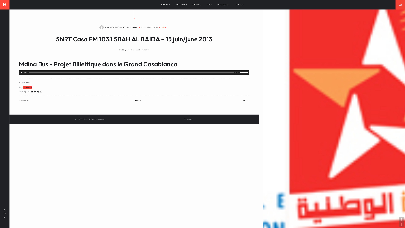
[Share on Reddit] (35, 92)
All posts (136, 100)
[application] (134, 72)
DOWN (401, 224)
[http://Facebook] (4, 213)
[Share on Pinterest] (38, 92)
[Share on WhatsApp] (41, 92)
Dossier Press (223, 4)
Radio (28, 82)
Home (121, 50)
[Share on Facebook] (25, 92)
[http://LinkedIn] (4, 210)
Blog (209, 4)
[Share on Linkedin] (32, 92)
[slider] (245, 72)
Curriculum (181, 4)
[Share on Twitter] (29, 92)
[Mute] (241, 72)
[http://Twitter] (4, 217)
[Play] (22, 72)
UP (401, 219)
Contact (240, 4)
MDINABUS (28, 87)
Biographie (197, 4)
